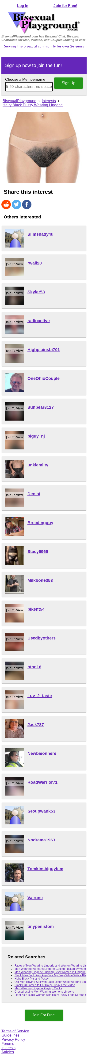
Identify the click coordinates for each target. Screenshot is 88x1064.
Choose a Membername (25, 79)
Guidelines (10, 1035)
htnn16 (34, 667)
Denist (33, 494)
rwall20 (34, 263)
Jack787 (35, 724)
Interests (8, 1048)
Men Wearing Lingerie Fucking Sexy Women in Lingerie (50, 972)
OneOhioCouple (43, 378)
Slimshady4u (40, 234)
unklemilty (37, 465)
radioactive (38, 320)
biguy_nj (36, 436)
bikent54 (36, 609)
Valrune (35, 897)
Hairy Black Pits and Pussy (32, 978)
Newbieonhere (41, 753)
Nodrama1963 (41, 840)
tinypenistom (40, 926)
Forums (7, 1044)
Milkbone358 (40, 580)
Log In (22, 6)
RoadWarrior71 (42, 782)
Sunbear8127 (40, 407)
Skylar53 (36, 292)
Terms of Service (15, 1031)
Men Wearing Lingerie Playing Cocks (38, 988)
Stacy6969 (37, 551)
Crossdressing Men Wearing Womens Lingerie (44, 991)
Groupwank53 (41, 811)
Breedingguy (40, 522)
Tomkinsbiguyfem (45, 869)
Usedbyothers (41, 638)
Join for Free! (65, 6)
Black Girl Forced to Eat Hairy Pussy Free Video (45, 985)
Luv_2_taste (39, 695)
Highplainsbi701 (43, 349)
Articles (7, 1052)
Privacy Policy (13, 1039)
